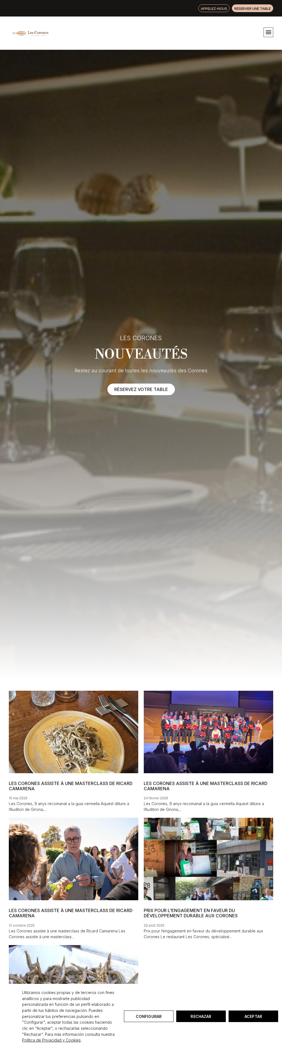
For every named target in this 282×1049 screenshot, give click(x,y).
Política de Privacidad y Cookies (51, 1040)
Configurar (149, 1016)
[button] (268, 32)
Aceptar (253, 1016)
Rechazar (201, 1016)
